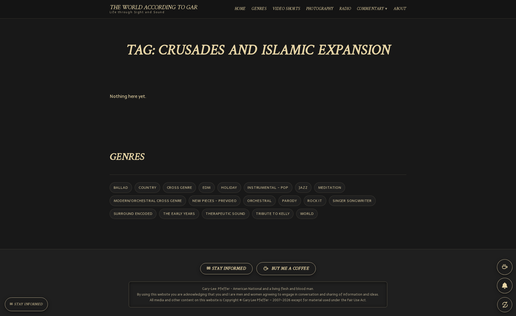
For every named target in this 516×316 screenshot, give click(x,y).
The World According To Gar (153, 9)
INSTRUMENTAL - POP (268, 187)
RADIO (345, 9)
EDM (207, 187)
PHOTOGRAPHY (320, 9)
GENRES (259, 9)
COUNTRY (147, 187)
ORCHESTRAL (259, 201)
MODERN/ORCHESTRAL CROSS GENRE (148, 201)
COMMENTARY (370, 9)
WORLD (307, 213)
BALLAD (121, 187)
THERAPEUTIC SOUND (225, 213)
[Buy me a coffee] (504, 267)
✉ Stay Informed (226, 268)
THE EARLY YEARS (179, 213)
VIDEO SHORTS (286, 9)
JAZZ (303, 187)
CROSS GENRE (179, 187)
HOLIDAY (229, 187)
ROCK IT (314, 201)
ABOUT (399, 9)
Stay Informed (26, 304)
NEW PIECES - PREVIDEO (214, 201)
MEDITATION (329, 187)
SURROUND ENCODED (133, 213)
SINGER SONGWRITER (352, 201)
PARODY (289, 201)
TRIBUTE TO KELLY (272, 213)
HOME (240, 9)
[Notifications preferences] (504, 285)
